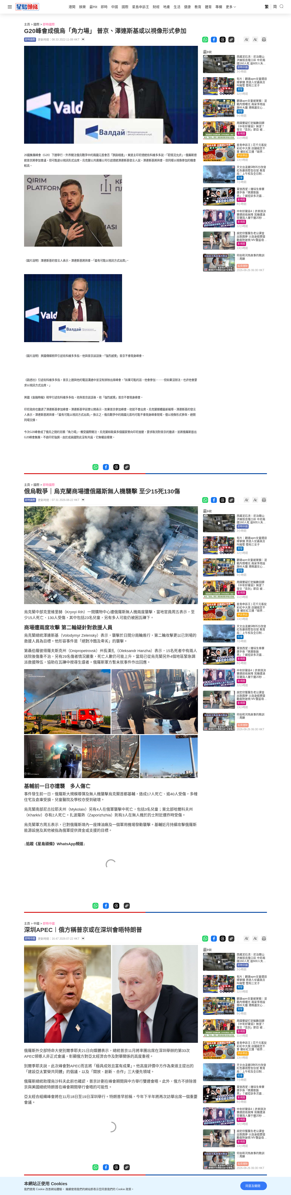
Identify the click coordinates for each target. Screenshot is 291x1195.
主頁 (27, 24)
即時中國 (243, 67)
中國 (36, 923)
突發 (240, 89)
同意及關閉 (252, 1186)
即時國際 (49, 24)
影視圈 (241, 133)
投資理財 (243, 266)
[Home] (27, 6)
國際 (36, 24)
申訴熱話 (243, 155)
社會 (240, 178)
